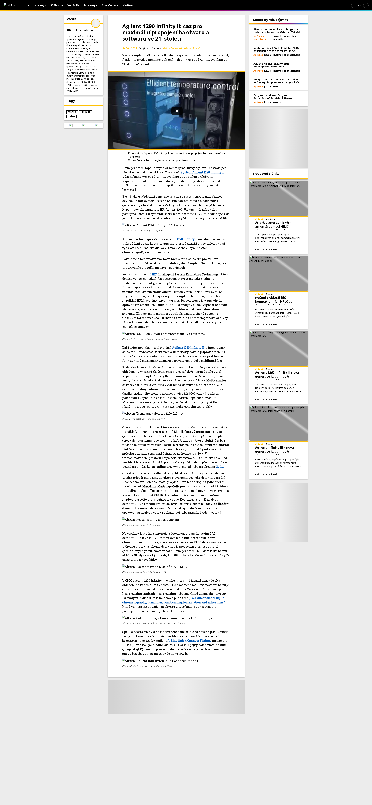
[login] (366, 5)
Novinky (40, 5)
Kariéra (128, 5)
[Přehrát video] (176, 110)
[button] (71, 125)
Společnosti (110, 5)
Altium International (79, 30)
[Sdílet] (298, 249)
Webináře (73, 5)
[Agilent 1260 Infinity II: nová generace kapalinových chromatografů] (278, 367)
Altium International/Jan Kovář (181, 48)
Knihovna (57, 5)
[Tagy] (285, 249)
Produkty (90, 5)
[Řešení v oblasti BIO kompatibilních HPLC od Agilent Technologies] (278, 292)
